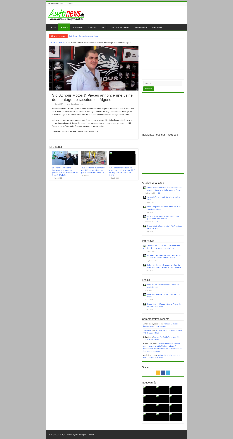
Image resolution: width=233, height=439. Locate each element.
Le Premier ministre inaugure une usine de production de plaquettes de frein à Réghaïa (65, 171)
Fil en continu (157, 27)
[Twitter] (168, 373)
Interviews (92, 27)
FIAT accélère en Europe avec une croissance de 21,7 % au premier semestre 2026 (122, 171)
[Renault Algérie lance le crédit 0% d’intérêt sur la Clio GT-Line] (144, 226)
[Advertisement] (163, 113)
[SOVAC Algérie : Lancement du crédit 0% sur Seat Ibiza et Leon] (144, 207)
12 (156, 202)
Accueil (53, 27)
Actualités (64, 27)
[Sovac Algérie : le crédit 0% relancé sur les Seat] (144, 197)
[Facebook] (163, 373)
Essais (103, 27)
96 (159, 193)
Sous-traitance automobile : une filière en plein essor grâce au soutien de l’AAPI (94, 170)
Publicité (70, 4)
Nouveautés (78, 27)
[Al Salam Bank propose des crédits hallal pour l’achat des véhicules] (144, 216)
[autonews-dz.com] (66, 14)
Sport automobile (140, 27)
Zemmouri (147, 330)
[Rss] (158, 373)
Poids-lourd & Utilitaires (119, 27)
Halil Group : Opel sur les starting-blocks (83, 36)
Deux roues (79, 104)
